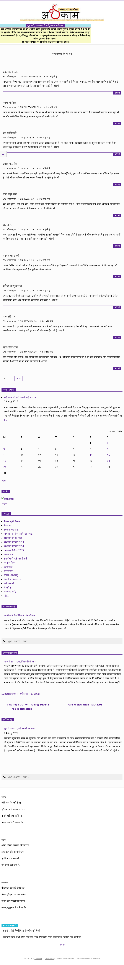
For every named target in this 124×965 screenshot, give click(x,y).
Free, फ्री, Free (12, 521)
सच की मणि (9, 317)
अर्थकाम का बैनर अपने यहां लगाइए (18, 533)
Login (7, 525)
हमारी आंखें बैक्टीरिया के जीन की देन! (19, 615)
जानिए (4, 797)
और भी (117, 93)
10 (4, 455)
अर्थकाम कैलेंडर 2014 (14, 546)
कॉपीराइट (8, 567)
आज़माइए (5, 882)
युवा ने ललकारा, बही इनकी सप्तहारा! (19, 728)
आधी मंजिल (9, 102)
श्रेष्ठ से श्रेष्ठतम (12, 286)
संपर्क (6, 595)
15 (91, 455)
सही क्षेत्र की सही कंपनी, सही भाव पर (20, 397)
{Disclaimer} (50, 958)
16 (108, 455)
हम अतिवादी (9, 133)
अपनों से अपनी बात (10, 653)
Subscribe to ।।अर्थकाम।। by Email (21, 693)
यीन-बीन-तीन (10, 347)
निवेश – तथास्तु (8, 390)
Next (18, 378)
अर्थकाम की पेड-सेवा (13, 538)
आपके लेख (8, 554)
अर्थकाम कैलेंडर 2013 (14, 542)
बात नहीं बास (10, 194)
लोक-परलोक (10, 164)
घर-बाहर (7, 225)
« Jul (4, 480)
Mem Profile (11, 529)
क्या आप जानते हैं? (9, 606)
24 (4, 467)
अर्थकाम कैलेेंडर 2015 (14, 550)
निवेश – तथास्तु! (11, 575)
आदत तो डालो (11, 255)
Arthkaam (38, 958)
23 (108, 461)
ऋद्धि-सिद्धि (53, 76)
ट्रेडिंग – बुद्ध (7, 719)
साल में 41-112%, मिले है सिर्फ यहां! (20, 661)
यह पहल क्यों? (10, 591)
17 (4, 461)
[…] (5, 419)
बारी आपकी (9, 583)
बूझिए (3, 839)
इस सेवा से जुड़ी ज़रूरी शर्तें (15, 558)
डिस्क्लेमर (8, 571)
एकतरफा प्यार (10, 72)
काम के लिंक (9, 562)
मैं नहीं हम (8, 587)
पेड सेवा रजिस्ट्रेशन (12, 579)
